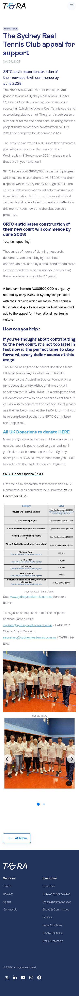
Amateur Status (53, 933)
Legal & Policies (52, 925)
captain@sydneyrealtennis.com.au (27, 625)
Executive (49, 886)
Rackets (8, 894)
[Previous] (7, 758)
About (7, 902)
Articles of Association (56, 894)
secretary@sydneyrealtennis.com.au (29, 637)
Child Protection (53, 941)
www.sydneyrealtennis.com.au (31, 597)
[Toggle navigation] (71, 6)
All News (21, 838)
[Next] (71, 758)
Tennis (7, 886)
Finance (47, 917)
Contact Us (10, 909)
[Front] (15, 866)
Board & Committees (56, 909)
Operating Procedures (57, 902)
